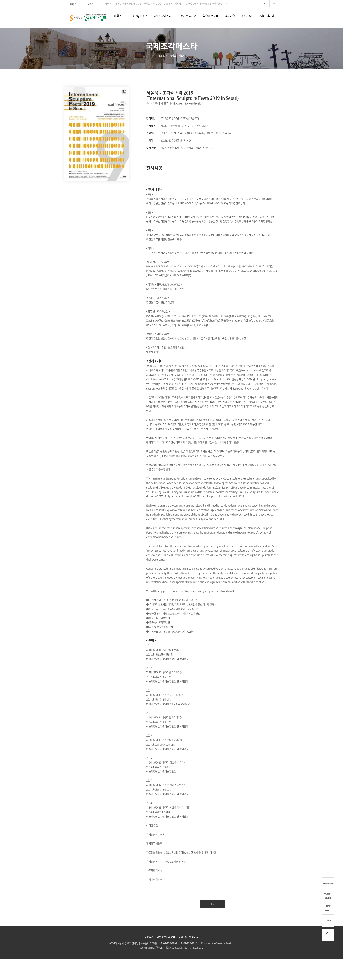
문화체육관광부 (328, 908)
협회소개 (119, 16)
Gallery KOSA (138, 16)
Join (90, 3)
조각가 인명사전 (187, 16)
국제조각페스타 (162, 16)
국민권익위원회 (328, 895)
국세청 (328, 920)
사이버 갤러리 (266, 16)
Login (73, 3)
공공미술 (230, 16)
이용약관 (149, 937)
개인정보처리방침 (166, 937)
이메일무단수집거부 (188, 937)
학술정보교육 (210, 16)
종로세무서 (328, 883)
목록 (212, 904)
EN (274, 3)
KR (265, 3)
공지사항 (246, 16)
